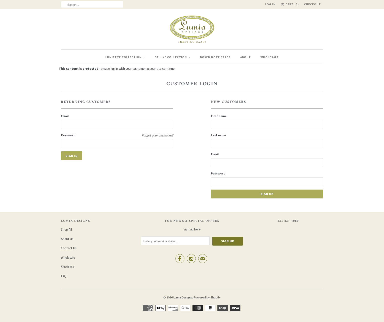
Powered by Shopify (207, 297)
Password (68, 135)
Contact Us (69, 248)
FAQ (63, 276)
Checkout (312, 4)
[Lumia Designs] (192, 30)
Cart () (292, 4)
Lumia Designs (182, 297)
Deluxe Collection (171, 57)
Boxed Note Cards (215, 57)
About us (67, 239)
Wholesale (269, 57)
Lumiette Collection (123, 57)
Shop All (66, 229)
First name (219, 116)
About (245, 57)
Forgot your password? (157, 135)
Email (65, 116)
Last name (218, 135)
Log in (270, 4)
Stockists (67, 267)
